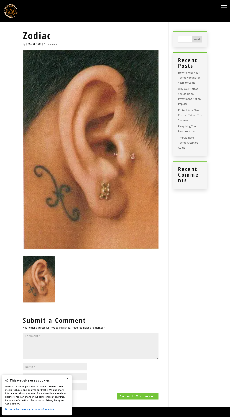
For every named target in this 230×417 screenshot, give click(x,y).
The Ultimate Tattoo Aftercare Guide (188, 142)
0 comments (50, 44)
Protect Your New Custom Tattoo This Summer (190, 115)
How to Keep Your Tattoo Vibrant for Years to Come (189, 77)
